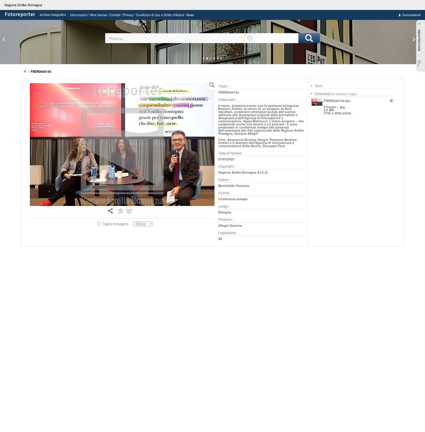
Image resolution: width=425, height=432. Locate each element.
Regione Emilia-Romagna (23, 5)
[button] (204, 58)
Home (25, 71)
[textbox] (175, 38)
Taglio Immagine (115, 224)
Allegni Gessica (230, 225)
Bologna (224, 212)
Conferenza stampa (232, 199)
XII (220, 238)
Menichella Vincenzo (233, 185)
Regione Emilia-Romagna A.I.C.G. (243, 172)
